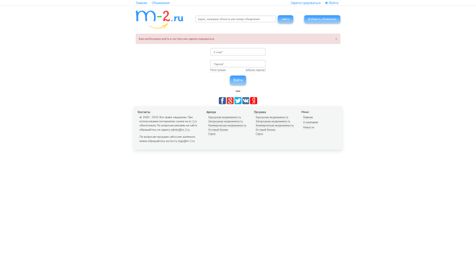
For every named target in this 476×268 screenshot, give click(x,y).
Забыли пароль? (255, 70)
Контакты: (144, 112)
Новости (308, 127)
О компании (310, 122)
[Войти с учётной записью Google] (230, 100)
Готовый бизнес (218, 129)
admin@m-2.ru (180, 129)
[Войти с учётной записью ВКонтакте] (245, 100)
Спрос (212, 133)
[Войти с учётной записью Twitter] (238, 100)
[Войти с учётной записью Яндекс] (253, 100)
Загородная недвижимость (225, 121)
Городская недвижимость (224, 117)
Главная (141, 3)
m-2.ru (193, 121)
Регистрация (218, 70)
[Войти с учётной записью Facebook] (222, 100)
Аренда (211, 112)
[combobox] (236, 19)
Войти (333, 3)
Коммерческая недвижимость (227, 125)
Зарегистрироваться (306, 3)
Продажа (260, 112)
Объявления (161, 3)
